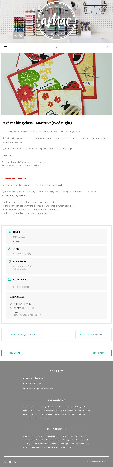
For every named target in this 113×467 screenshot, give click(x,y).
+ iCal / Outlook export (91, 334)
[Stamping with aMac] (56, 21)
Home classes (22, 286)
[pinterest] (15, 462)
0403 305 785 (27, 308)
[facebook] (5, 462)
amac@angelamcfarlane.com (28, 315)
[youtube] (10, 462)
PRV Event (14, 352)
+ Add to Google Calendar (24, 334)
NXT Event (98, 352)
